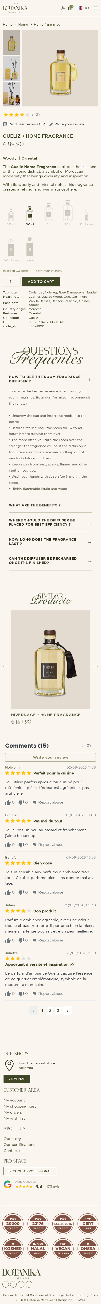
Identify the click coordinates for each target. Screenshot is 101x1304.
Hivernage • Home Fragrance (46, 715)
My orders (13, 1112)
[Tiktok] (29, 1284)
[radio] (11, 211)
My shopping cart (20, 1106)
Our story (12, 1138)
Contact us (13, 1150)
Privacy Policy (88, 1294)
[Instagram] (13, 1284)
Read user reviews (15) (26, 124)
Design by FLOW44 (71, 1299)
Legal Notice (66, 1294)
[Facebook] (5, 1284)
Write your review (69, 124)
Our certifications (19, 1144)
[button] (48, 8)
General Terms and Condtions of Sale (29, 1294)
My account (15, 1100)
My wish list (14, 1118)
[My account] (63, 8)
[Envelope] (21, 1284)
